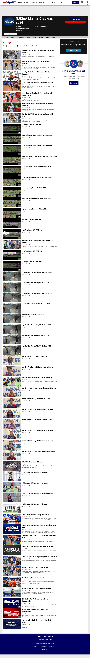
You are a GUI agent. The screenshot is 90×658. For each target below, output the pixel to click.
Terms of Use (51, 646)
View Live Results (76, 19)
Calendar (34, 2)
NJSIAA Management (43, 26)
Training (60, 2)
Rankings (27, 2)
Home (6, 37)
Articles (41, 37)
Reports (20, 37)
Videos (28, 37)
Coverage (54, 2)
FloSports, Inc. (49, 639)
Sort (4, 46)
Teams (47, 2)
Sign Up (75, 2)
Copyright (43, 639)
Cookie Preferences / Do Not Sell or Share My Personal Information (44, 648)
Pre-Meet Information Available (28, 46)
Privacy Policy (44, 646)
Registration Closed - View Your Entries (75, 22)
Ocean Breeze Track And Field (47, 28)
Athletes (41, 2)
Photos (34, 37)
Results (20, 2)
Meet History (7, 34)
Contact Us (36, 646)
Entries (53, 37)
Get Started (73, 83)
